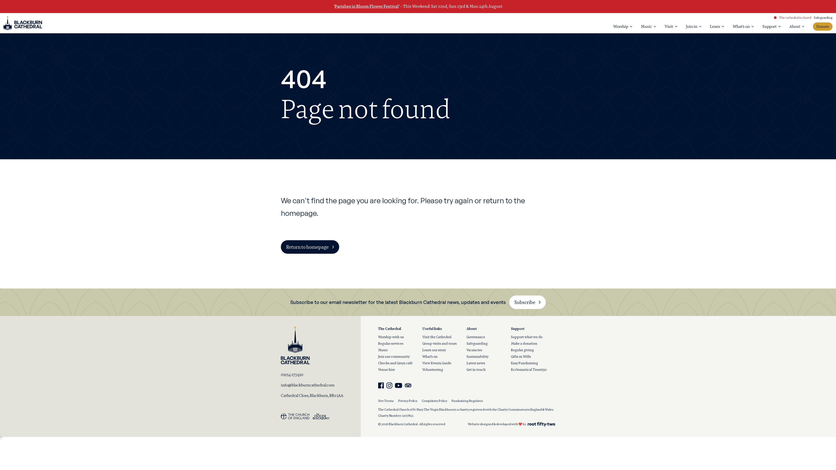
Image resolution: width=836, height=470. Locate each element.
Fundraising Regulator (467, 401)
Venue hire (386, 369)
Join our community (394, 356)
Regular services (390, 343)
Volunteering (432, 369)
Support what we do (527, 337)
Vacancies (474, 350)
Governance (476, 337)
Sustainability (478, 356)
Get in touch (476, 369)
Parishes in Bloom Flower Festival (367, 6)
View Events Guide (436, 363)
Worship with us (391, 337)
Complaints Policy (434, 401)
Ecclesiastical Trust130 (529, 369)
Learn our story (434, 350)
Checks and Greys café (395, 363)
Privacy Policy (407, 401)
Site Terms (386, 401)
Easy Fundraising (524, 363)
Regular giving (522, 350)
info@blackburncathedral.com (307, 385)
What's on (430, 356)
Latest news (476, 363)
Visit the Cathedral (437, 337)
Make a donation (524, 343)
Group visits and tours (439, 343)
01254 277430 (292, 374)
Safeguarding (823, 18)
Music (383, 350)
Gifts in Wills (521, 356)
